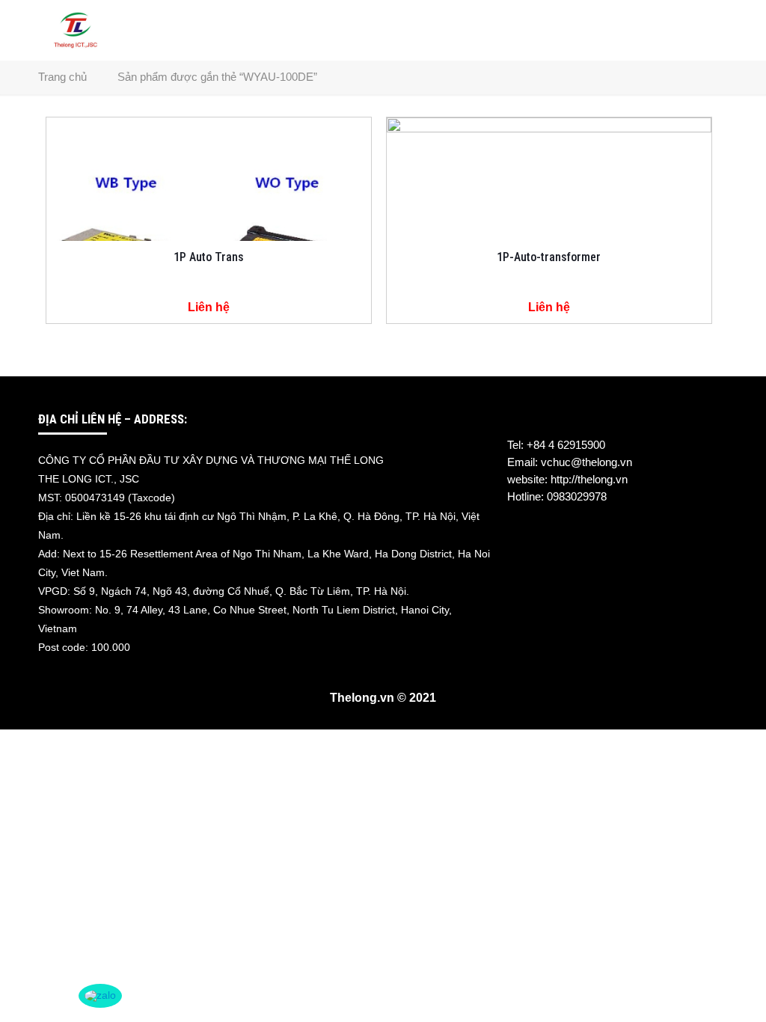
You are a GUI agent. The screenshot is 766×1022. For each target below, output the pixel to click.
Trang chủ (62, 76)
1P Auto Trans (209, 257)
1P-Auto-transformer (549, 257)
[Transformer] (75, 30)
